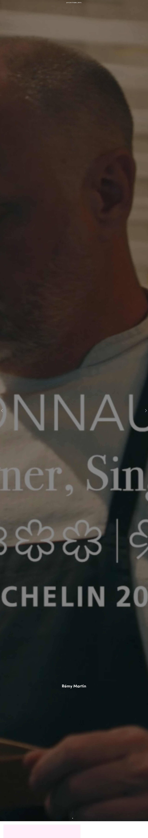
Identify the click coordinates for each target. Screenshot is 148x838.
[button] (2, 410)
